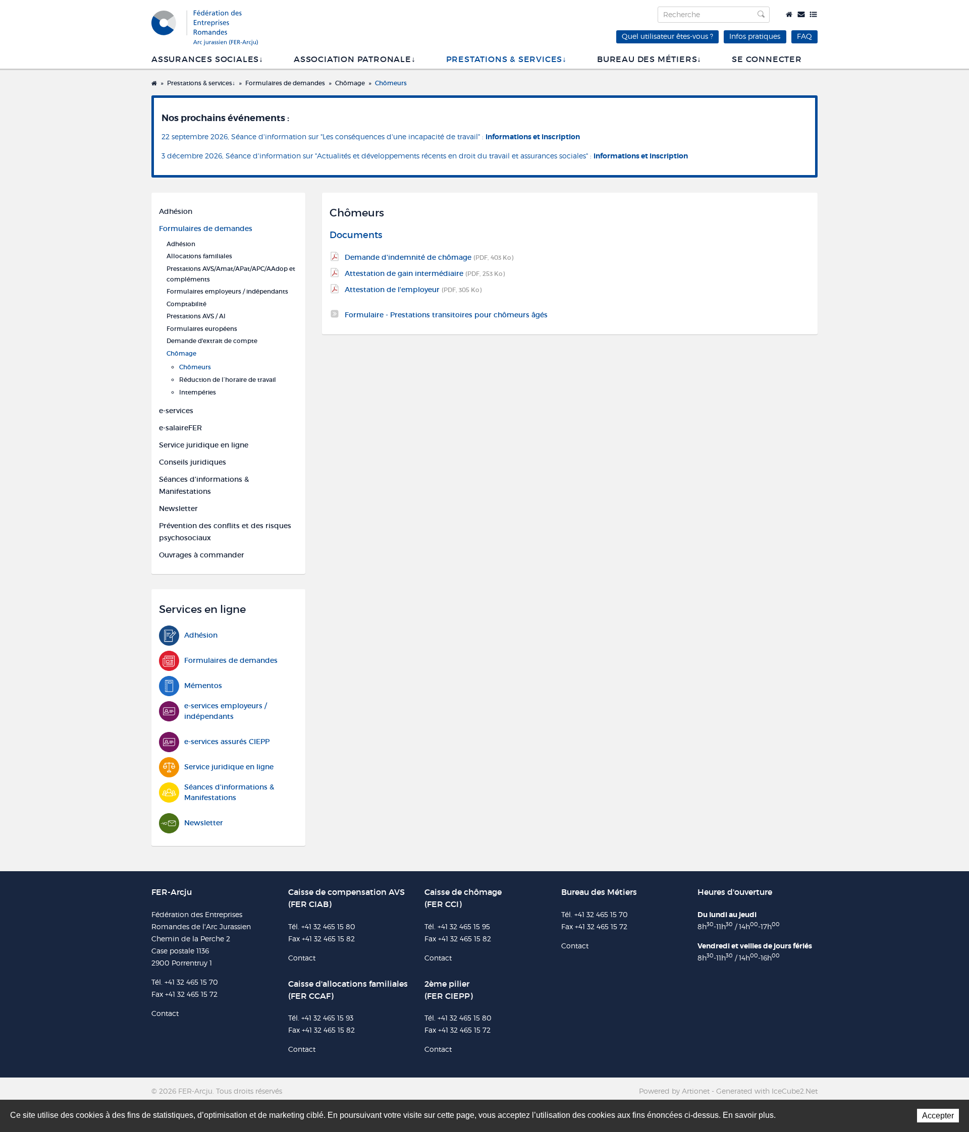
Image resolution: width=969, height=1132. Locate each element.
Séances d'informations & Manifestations (204, 485)
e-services (176, 410)
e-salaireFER (180, 427)
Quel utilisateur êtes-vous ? (667, 36)
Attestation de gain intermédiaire (425, 273)
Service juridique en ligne (203, 444)
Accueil (789, 14)
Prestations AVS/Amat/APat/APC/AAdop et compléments (231, 274)
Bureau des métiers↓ (649, 59)
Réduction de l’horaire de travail (227, 379)
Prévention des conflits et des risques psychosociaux (225, 531)
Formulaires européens (202, 328)
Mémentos (203, 685)
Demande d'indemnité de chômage (429, 257)
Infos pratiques (754, 36)
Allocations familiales (199, 256)
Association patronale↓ (355, 59)
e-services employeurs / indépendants (225, 711)
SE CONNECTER (767, 59)
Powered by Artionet (674, 1091)
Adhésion (175, 211)
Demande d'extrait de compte (212, 341)
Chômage (350, 83)
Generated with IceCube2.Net (767, 1091)
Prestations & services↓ (506, 59)
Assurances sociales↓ (207, 59)
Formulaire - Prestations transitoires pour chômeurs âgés (446, 314)
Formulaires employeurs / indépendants (227, 291)
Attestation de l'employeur (413, 289)
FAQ (804, 36)
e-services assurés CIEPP (227, 741)
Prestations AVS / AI (196, 316)
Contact (801, 14)
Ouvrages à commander (201, 554)
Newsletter (178, 508)
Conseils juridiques (192, 462)
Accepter (938, 1115)
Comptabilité (186, 304)
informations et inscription (533, 136)
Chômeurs (391, 83)
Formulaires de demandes (285, 83)
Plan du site (813, 14)
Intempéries (197, 392)
